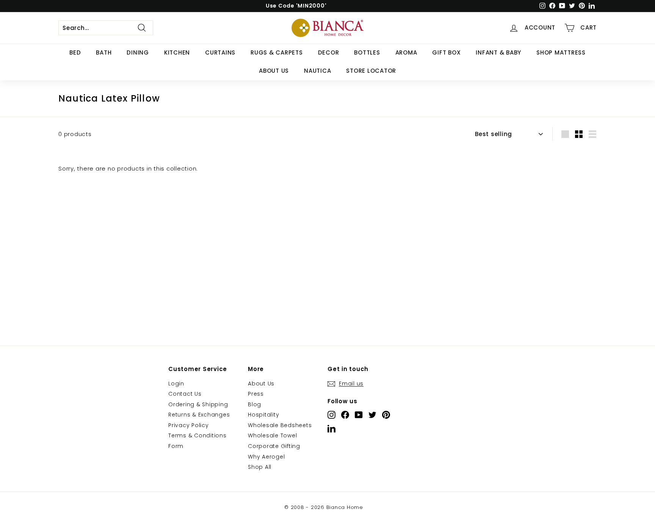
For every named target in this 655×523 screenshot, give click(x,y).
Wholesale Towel (272, 435)
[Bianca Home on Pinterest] (386, 415)
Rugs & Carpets (277, 52)
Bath (103, 52)
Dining (138, 52)
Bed (75, 52)
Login (176, 383)
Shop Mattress (561, 52)
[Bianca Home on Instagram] (331, 415)
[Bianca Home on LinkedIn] (331, 428)
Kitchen (177, 52)
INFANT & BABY (498, 52)
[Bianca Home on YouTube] (359, 415)
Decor (328, 52)
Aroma (406, 52)
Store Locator (371, 71)
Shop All (259, 467)
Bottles (367, 52)
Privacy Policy (188, 425)
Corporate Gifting (274, 446)
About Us (274, 71)
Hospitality (263, 414)
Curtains (220, 52)
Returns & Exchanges (199, 414)
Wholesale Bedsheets (280, 425)
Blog (254, 404)
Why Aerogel (266, 456)
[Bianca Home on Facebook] (345, 415)
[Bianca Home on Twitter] (372, 415)
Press (256, 394)
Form (175, 446)
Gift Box (446, 52)
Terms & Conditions (197, 435)
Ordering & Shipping (198, 404)
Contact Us (185, 394)
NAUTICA (317, 71)
